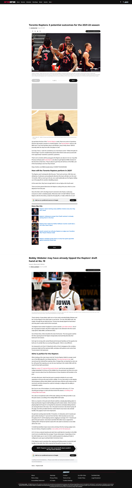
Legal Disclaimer (96, 478)
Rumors (23, 2)
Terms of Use (66, 478)
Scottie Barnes (48, 160)
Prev (36, 80)
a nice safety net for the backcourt (61, 429)
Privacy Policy (54, 478)
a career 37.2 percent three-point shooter (47, 368)
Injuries (46, 2)
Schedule (28, 2)
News (18, 2)
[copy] (40, 31)
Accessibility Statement (37, 480)
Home (33, 465)
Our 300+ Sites (82, 475)
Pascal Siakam (65, 143)
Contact (65, 475)
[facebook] (120, 1)
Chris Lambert (35, 266)
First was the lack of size (64, 359)
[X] (123, 1)
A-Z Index (52, 480)
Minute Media (24, 484)
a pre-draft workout (67, 326)
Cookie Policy (81, 478)
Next (73, 80)
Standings (35, 2)
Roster (40, 2)
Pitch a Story (34, 478)
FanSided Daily (95, 475)
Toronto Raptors (51, 141)
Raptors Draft (39, 465)
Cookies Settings (67, 480)
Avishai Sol (34, 28)
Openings (52, 475)
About (33, 475)
